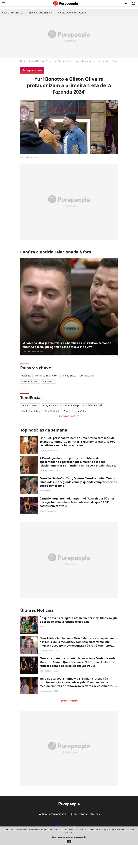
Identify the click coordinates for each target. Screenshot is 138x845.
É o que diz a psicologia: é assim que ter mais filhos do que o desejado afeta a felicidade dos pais (78, 620)
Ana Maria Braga (69, 405)
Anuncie (95, 814)
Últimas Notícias (36, 61)
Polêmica (26, 375)
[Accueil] (65, 3)
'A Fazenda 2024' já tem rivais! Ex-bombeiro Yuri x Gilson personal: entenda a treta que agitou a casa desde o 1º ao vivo (67, 345)
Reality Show (69, 375)
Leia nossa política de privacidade (69, 837)
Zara (65, 411)
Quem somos (78, 814)
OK (69, 841)
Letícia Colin (79, 411)
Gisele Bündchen (31, 411)
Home (23, 61)
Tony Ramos (49, 405)
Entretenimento (30, 381)
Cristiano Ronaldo (93, 405)
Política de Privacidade (52, 814)
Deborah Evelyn (30, 405)
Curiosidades (87, 375)
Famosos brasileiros (46, 375)
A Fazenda (49, 381)
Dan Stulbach (52, 411)
